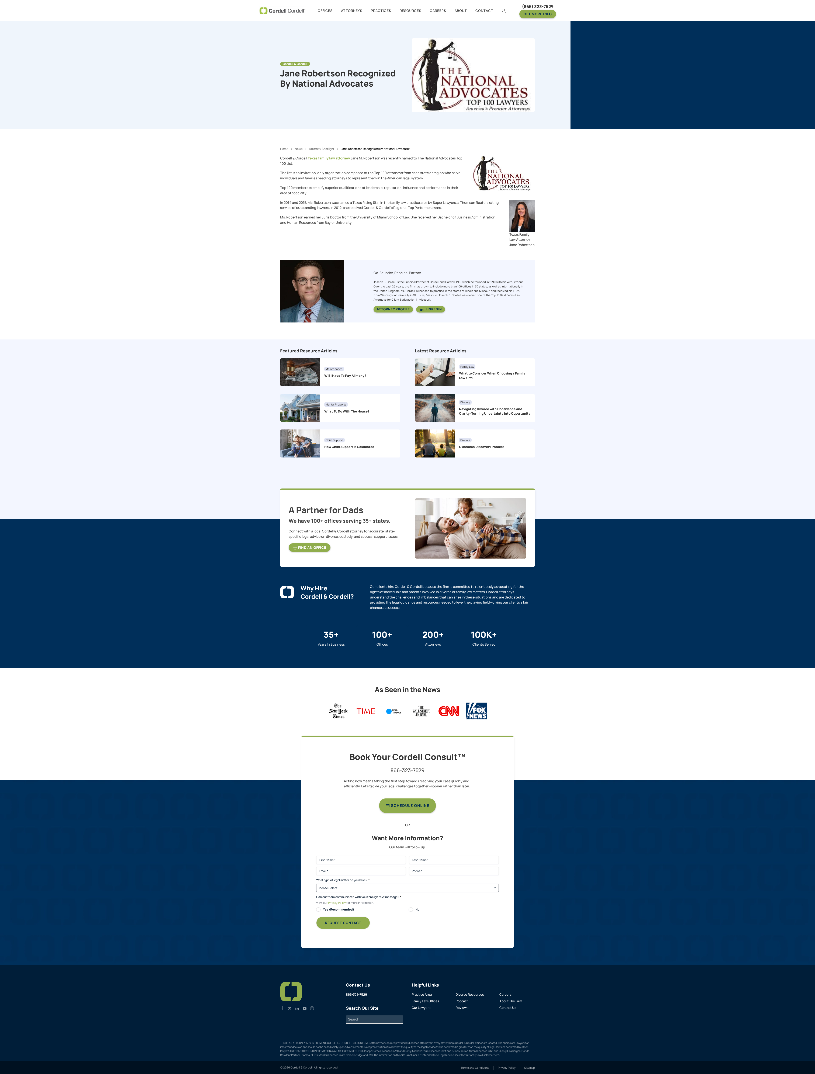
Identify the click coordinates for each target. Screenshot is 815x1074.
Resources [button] (410, 10)
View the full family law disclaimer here (477, 1055)
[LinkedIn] (297, 1008)
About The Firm (510, 1001)
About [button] (461, 10)
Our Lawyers (421, 1007)
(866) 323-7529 (538, 6)
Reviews (462, 1007)
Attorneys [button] (351, 10)
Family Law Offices (425, 1001)
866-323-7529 (407, 770)
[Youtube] (304, 1008)
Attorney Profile (393, 309)
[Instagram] (312, 1008)
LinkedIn (434, 309)
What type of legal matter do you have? (343, 880)
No (417, 909)
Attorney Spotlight (321, 149)
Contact (484, 10)
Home (284, 149)
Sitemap (529, 1068)
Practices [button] (381, 10)
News (298, 149)
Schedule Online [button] (409, 805)
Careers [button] (438, 10)
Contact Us (507, 1007)
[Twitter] (290, 1008)
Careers (505, 994)
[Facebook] (282, 1008)
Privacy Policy (337, 903)
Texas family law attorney (329, 158)
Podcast (462, 1001)
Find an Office (311, 547)
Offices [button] (325, 10)
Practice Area (422, 994)
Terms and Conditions (475, 1068)
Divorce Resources (470, 994)
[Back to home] (282, 10)
